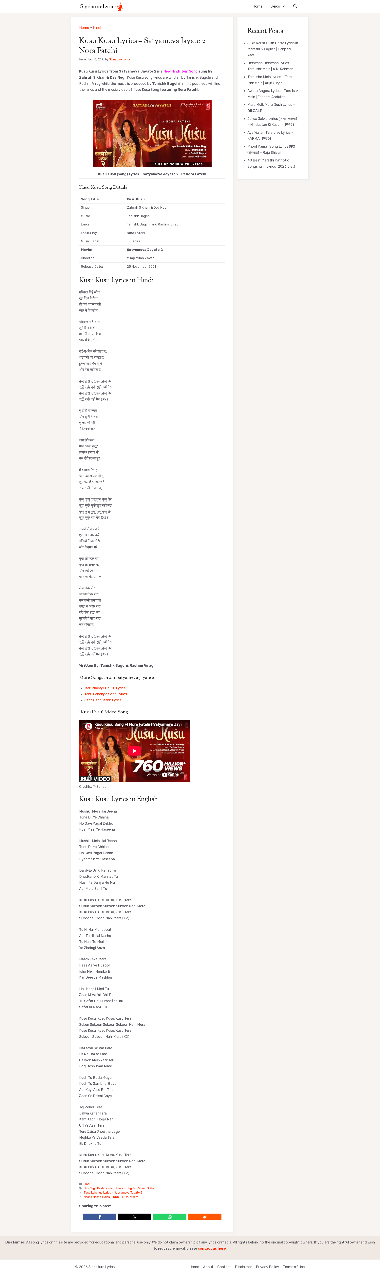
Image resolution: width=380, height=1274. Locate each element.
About (208, 1267)
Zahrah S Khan (146, 1188)
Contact (224, 1267)
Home (257, 6)
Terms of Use (294, 1267)
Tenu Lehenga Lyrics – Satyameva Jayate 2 (113, 1192)
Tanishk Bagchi (126, 1188)
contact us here (212, 1248)
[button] (295, 6)
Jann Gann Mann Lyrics (103, 700)
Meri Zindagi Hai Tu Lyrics (104, 688)
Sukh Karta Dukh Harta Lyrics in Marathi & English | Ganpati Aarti (272, 49)
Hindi (97, 28)
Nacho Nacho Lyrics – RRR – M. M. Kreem (111, 1197)
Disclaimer (243, 1267)
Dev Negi (89, 1188)
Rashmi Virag (105, 1188)
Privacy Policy (267, 1267)
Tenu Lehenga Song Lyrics (105, 694)
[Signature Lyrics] (101, 6)
